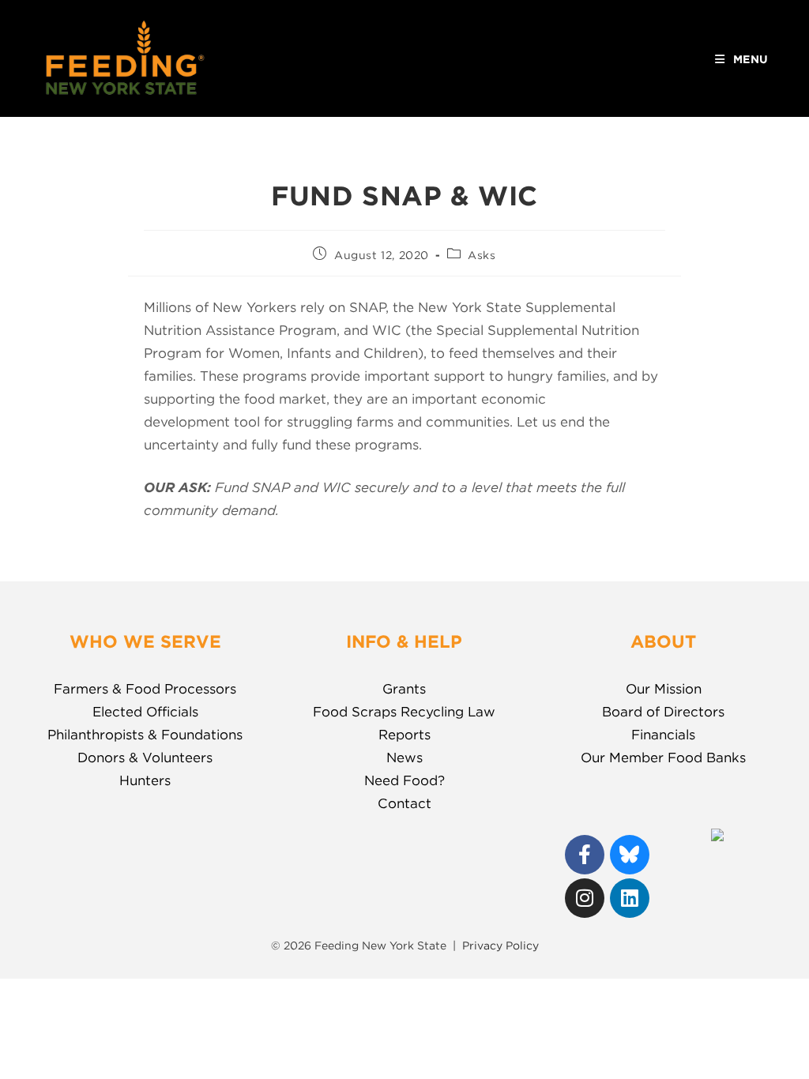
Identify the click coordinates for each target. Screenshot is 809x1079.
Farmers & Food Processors (145, 689)
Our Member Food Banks (663, 757)
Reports (404, 735)
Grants (404, 689)
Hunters (145, 780)
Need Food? (404, 780)
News (404, 757)
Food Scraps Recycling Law (404, 712)
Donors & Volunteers (145, 757)
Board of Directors (663, 712)
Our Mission (664, 689)
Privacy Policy (500, 945)
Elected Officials (145, 712)
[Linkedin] (629, 898)
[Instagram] (584, 898)
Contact (404, 803)
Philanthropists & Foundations (145, 735)
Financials (663, 735)
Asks (481, 255)
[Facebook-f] (584, 854)
